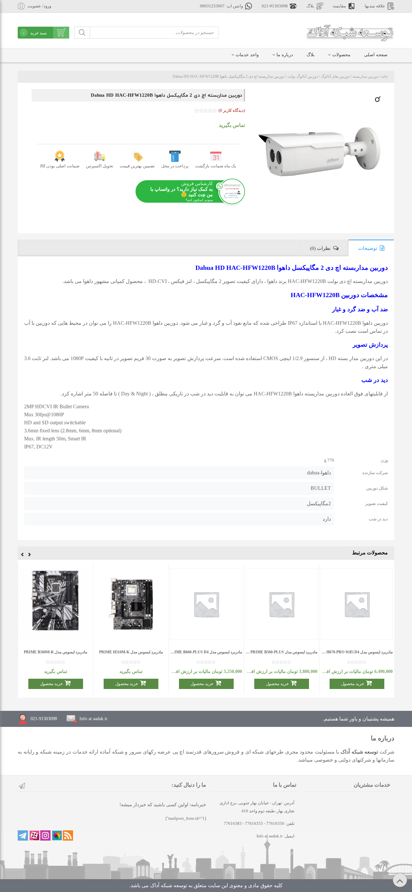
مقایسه (339, 6)
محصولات (341, 54)
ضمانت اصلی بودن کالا (60, 165)
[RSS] (68, 835)
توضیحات (367, 248)
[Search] (82, 33)
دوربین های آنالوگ (335, 76)
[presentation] (29, 555)
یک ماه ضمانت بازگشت (215, 165)
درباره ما (284, 54)
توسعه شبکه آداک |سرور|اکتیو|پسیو (350, 32)
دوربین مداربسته (365, 76)
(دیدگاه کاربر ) (232, 110)
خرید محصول (352, 683)
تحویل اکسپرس (99, 165)
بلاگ (310, 6)
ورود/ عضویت (39, 6)
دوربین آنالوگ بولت (302, 76)
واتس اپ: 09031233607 (221, 6)
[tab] (371, 248)
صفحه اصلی (376, 54)
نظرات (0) (320, 248)
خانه (384, 76)
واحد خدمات (247, 54)
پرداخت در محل (175, 165)
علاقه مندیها (375, 6)
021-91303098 (275, 6)
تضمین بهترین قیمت (137, 165)
